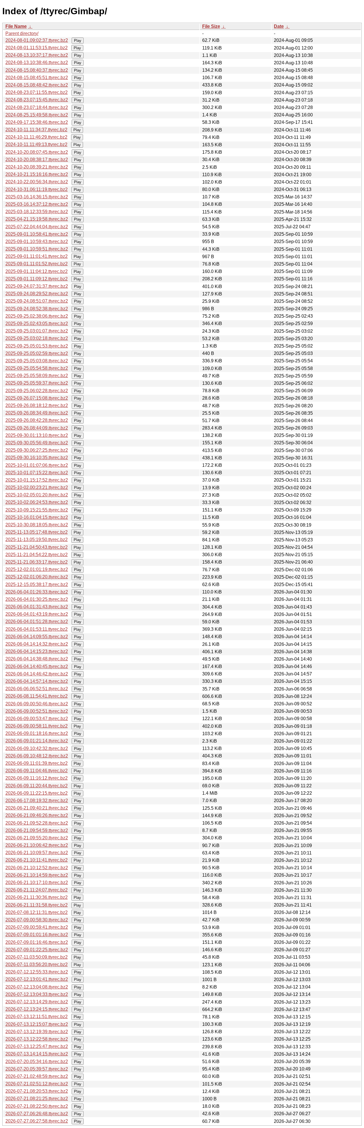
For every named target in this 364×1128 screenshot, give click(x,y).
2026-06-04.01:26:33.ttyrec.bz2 (36, 591)
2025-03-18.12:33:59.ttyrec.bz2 (36, 211)
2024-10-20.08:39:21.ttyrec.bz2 (36, 167)
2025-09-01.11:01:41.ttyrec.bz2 (36, 256)
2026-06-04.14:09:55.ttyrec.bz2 (36, 636)
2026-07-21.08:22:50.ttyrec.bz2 (36, 1106)
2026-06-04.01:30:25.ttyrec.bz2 (36, 599)
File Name (16, 26)
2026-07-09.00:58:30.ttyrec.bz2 (36, 919)
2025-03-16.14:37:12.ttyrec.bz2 (36, 204)
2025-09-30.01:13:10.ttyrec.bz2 (36, 435)
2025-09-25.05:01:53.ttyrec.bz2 (36, 346)
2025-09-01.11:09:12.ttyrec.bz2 (36, 278)
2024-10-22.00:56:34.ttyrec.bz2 (36, 181)
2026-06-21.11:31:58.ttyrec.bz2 (36, 905)
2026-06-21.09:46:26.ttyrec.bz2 (36, 815)
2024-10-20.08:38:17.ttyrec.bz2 (36, 159)
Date (279, 26)
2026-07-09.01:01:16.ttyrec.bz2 (36, 934)
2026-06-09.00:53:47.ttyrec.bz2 (36, 718)
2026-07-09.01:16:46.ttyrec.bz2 (36, 942)
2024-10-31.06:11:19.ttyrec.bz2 (36, 189)
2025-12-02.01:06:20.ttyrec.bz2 (36, 576)
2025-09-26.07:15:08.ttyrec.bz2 (36, 398)
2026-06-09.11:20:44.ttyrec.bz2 (36, 785)
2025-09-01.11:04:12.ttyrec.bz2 (36, 271)
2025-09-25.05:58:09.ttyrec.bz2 (36, 375)
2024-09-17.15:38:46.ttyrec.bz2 (36, 122)
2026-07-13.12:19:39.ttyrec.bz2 (36, 1031)
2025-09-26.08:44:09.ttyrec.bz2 (36, 428)
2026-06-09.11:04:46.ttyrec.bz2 (36, 770)
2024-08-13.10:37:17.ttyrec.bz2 (36, 55)
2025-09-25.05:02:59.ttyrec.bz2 (36, 353)
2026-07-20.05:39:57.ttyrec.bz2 (36, 1069)
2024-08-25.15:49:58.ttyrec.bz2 (36, 114)
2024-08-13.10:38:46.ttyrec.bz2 (36, 62)
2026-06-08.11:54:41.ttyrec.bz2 (36, 696)
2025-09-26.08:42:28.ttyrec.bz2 (36, 420)
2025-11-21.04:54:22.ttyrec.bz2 (36, 554)
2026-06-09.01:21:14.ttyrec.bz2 (36, 740)
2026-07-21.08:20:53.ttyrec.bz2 (36, 1091)
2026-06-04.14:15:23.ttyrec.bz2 (36, 651)
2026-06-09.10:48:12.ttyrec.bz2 (36, 755)
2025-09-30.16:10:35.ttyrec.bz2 (36, 457)
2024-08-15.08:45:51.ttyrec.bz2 (36, 77)
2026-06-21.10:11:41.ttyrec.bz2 (36, 860)
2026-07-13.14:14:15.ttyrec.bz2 (36, 1053)
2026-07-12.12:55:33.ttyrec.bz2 (36, 971)
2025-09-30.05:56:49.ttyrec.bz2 (36, 442)
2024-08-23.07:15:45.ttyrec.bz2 (36, 99)
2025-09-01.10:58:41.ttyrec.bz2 (36, 234)
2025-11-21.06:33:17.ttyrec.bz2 (36, 562)
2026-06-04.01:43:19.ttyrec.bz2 (36, 614)
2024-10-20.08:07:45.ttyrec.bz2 (36, 152)
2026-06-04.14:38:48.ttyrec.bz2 (36, 658)
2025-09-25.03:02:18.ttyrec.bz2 (36, 338)
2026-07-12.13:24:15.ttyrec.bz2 (36, 1009)
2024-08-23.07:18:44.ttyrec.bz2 (36, 107)
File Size (211, 26)
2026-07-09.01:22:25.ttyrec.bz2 (36, 949)
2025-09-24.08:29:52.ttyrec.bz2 (36, 293)
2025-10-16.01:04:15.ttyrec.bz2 (36, 517)
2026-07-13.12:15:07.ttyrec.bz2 (36, 1024)
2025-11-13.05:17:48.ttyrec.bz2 (36, 532)
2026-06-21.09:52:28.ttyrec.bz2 (36, 823)
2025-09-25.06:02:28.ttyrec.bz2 (36, 390)
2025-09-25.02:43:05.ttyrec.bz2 (36, 323)
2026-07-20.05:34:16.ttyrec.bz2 (36, 1061)
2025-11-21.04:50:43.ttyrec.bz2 (36, 547)
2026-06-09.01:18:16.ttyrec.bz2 (36, 733)
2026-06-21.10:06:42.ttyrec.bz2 (36, 845)
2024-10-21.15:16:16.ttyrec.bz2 (36, 174)
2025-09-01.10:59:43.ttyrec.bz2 (36, 241)
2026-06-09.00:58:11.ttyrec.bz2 (36, 726)
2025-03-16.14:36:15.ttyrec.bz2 (36, 196)
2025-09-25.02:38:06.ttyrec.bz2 (36, 316)
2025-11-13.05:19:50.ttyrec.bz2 (36, 539)
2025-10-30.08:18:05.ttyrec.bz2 (36, 524)
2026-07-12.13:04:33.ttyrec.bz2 (36, 994)
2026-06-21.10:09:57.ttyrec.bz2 (36, 852)
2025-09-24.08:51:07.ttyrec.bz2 (36, 301)
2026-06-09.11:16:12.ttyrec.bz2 (36, 778)
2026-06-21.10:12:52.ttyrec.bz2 (36, 867)
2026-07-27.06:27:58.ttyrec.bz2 (36, 1121)
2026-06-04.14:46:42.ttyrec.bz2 (36, 673)
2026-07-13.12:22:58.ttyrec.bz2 (36, 1039)
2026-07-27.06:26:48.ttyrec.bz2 (36, 1113)
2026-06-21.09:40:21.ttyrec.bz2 (36, 808)
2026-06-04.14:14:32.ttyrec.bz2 (36, 644)
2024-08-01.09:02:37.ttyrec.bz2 (36, 40)
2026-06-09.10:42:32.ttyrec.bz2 (36, 748)
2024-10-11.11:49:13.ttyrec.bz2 (36, 144)
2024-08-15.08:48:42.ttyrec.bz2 (36, 85)
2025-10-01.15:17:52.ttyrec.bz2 (36, 480)
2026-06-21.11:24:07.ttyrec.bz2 (36, 889)
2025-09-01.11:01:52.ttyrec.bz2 (36, 263)
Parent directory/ (21, 33)
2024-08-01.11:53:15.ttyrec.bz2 (36, 47)
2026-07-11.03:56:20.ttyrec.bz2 (36, 964)
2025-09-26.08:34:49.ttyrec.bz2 (36, 412)
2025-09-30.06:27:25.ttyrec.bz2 (36, 450)
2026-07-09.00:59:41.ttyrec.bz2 (36, 927)
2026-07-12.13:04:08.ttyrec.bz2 (36, 987)
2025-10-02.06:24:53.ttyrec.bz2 (36, 502)
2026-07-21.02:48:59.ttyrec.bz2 (36, 1076)
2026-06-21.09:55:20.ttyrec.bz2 (36, 837)
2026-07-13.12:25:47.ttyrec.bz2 (36, 1046)
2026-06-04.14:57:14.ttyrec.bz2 (36, 681)
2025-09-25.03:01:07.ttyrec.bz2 (36, 330)
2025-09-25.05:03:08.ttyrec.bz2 (36, 360)
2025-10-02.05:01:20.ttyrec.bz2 (36, 494)
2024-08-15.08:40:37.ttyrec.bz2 (36, 70)
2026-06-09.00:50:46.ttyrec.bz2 (36, 703)
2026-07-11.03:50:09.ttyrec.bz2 (36, 957)
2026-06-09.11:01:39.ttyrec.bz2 (36, 763)
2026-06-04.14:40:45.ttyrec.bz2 (36, 666)
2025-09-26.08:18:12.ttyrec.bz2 (36, 405)
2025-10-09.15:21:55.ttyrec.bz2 (36, 510)
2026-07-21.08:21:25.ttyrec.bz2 (36, 1098)
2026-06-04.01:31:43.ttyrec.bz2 (36, 606)
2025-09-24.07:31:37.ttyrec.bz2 (36, 286)
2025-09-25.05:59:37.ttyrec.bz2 (36, 383)
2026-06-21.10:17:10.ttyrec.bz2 (36, 882)
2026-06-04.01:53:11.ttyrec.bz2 (36, 629)
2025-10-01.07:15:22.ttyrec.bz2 (36, 472)
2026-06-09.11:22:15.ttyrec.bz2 (36, 793)
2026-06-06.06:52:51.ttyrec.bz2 (36, 688)
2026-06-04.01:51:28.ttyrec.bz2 (36, 621)
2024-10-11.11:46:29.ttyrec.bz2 (36, 137)
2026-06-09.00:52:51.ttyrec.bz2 (36, 711)
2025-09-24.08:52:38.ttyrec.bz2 (36, 308)
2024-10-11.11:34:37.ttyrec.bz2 (36, 129)
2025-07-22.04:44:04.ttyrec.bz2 (36, 226)
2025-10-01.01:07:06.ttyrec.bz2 (36, 465)
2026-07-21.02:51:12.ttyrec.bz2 (36, 1083)
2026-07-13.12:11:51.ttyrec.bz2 (36, 1016)
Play (77, 40)
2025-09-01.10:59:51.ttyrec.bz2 (36, 248)
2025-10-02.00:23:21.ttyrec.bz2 (36, 487)
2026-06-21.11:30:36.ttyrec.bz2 (36, 897)
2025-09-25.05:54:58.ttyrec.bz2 (36, 368)
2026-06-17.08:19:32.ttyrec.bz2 (36, 800)
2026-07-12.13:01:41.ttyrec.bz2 (36, 979)
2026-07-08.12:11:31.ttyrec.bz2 (36, 912)
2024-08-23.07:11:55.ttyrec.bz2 (36, 92)
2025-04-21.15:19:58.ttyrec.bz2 (36, 219)
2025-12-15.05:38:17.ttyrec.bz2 (36, 584)
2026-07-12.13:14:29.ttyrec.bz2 (36, 1001)
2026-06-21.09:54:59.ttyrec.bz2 (36, 830)
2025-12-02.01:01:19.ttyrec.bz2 (36, 569)
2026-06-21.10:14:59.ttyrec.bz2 (36, 875)
